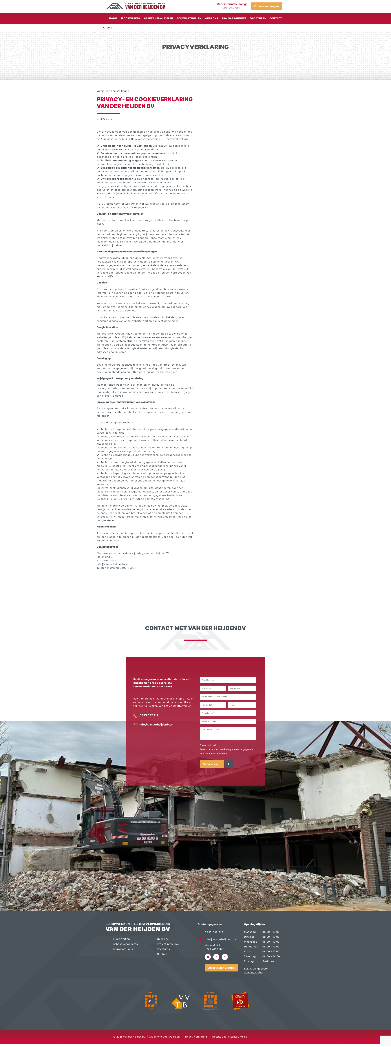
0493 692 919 (231, 8)
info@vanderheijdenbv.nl (112, 564)
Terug (108, 27)
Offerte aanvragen (266, 6)
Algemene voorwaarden (164, 1036)
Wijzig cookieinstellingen (113, 90)
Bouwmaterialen (189, 18)
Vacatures (258, 18)
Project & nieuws (234, 18)
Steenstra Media (237, 1036)
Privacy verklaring (195, 1036)
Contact (275, 18)
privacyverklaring (222, 749)
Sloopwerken (130, 18)
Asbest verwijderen (158, 18)
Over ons (211, 18)
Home (113, 18)
